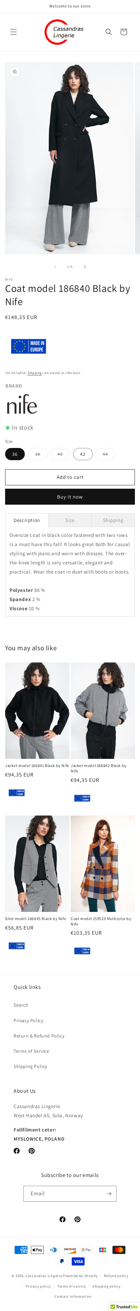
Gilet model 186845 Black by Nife (35, 918)
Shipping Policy (30, 1066)
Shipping (35, 373)
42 (83, 454)
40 (63, 455)
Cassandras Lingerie (43, 1275)
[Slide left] (55, 266)
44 (109, 455)
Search (21, 1005)
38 (41, 455)
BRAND (13, 385)
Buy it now (70, 496)
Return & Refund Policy (39, 1036)
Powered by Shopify (80, 1275)
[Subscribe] (108, 1194)
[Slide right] (84, 266)
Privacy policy (38, 1286)
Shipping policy (106, 1286)
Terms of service (71, 1286)
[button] (13, 31)
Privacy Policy (28, 1020)
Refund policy (116, 1275)
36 (15, 454)
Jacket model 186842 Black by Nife (99, 768)
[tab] (27, 520)
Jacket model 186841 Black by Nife (37, 765)
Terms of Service (31, 1051)
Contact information (73, 1296)
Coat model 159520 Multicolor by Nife (101, 921)
